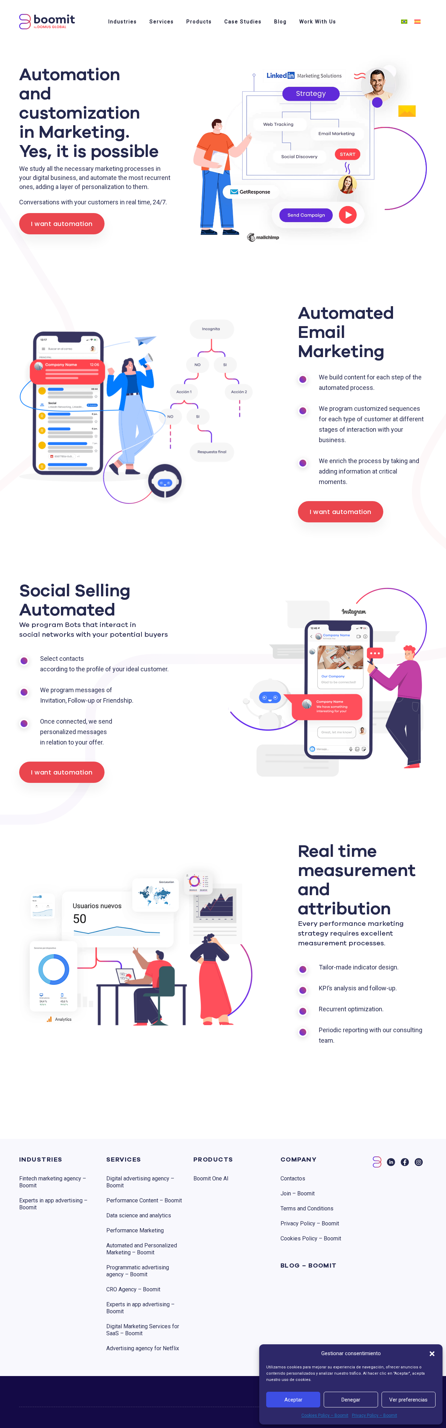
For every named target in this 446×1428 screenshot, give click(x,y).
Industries (122, 21)
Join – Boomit (297, 1193)
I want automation (62, 223)
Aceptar (293, 1400)
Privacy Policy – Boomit (374, 1415)
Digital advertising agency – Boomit (140, 1182)
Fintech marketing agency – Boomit (52, 1182)
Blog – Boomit (308, 1266)
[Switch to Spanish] (417, 21)
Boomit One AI (211, 1178)
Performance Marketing (135, 1230)
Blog (280, 21)
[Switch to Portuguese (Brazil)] (404, 21)
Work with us (317, 21)
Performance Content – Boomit (144, 1200)
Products (199, 21)
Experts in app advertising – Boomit (53, 1204)
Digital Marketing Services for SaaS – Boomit (142, 1330)
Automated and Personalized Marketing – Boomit (141, 1249)
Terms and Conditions (306, 1208)
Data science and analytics (138, 1215)
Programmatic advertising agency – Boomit (137, 1271)
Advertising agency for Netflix (142, 1348)
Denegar (350, 1400)
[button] (432, 1353)
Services (161, 21)
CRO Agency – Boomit (133, 1289)
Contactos (292, 1178)
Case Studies (243, 21)
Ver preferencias (408, 1400)
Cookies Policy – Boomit (324, 1415)
